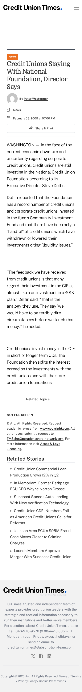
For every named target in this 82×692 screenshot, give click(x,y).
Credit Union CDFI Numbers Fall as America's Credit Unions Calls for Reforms (40, 516)
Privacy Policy (27, 681)
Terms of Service (70, 676)
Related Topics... (39, 399)
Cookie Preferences (52, 681)
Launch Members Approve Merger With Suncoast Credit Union (40, 553)
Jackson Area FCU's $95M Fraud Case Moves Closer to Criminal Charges (40, 536)
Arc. (28, 676)
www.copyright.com (54, 428)
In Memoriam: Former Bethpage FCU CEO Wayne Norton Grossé (39, 486)
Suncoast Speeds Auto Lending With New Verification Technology (39, 499)
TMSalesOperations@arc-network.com (35, 438)
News (12, 57)
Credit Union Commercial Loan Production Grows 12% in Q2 (38, 472)
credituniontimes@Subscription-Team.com (41, 647)
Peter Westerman (36, 98)
